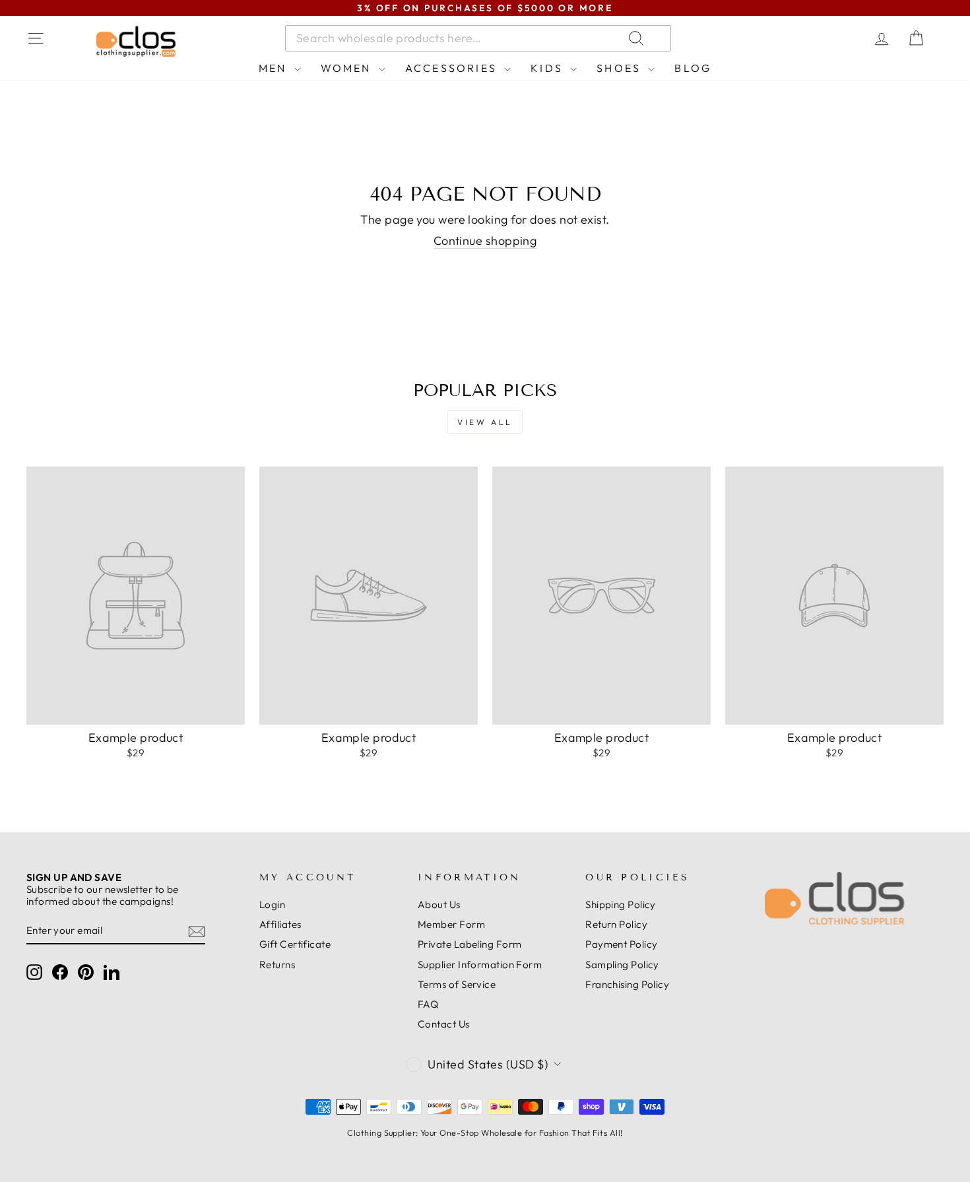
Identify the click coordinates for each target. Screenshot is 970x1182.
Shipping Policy (620, 904)
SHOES (621, 68)
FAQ (428, 1004)
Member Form (451, 924)
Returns (277, 964)
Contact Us (444, 1024)
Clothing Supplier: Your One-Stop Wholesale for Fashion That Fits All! (484, 1132)
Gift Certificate (295, 944)
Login (272, 904)
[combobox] (478, 38)
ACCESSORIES (453, 68)
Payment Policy (621, 944)
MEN (275, 68)
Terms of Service (457, 984)
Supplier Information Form (480, 964)
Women (348, 68)
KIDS (549, 68)
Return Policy (616, 924)
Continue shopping (485, 241)
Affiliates (280, 924)
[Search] (794, 38)
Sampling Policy (622, 964)
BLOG (692, 68)
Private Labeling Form (469, 944)
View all (485, 422)
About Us (439, 904)
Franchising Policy (627, 984)
